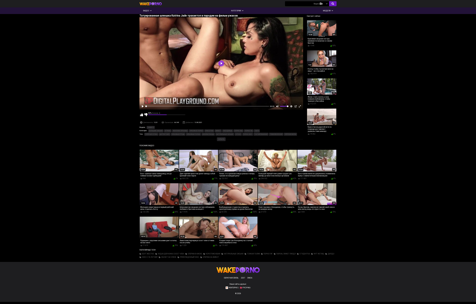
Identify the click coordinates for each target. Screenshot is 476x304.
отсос (238, 134)
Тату (257, 131)
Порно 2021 (247, 134)
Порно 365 (238, 131)
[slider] (207, 106)
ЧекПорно (233, 288)
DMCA (249, 278)
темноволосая (276, 134)
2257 (243, 278)
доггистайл (164, 134)
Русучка (246, 288)
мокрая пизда (208, 134)
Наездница (227, 131)
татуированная (261, 134)
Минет (218, 131)
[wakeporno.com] (150, 6)
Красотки (209, 131)
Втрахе (168, 131)
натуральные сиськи (224, 134)
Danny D (151, 127)
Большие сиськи (156, 131)
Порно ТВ (248, 131)
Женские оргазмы (180, 131)
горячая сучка (151, 134)
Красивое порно (196, 131)
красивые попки (193, 134)
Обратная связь (231, 278)
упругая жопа (290, 134)
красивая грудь (178, 134)
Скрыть (221, 139)
